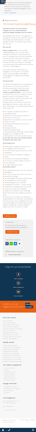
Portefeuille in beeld (9, 372)
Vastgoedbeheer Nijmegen (10, 345)
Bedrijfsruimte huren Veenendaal (12, 357)
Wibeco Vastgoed (18, 278)
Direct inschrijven (29, 305)
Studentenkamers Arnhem (10, 332)
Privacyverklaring (8, 390)
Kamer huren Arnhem (9, 330)
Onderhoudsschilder (14, 254)
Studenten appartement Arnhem (12, 336)
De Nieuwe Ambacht (9, 380)
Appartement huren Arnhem (11, 334)
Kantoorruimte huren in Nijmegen (12, 347)
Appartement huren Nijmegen (11, 326)
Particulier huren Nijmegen (10, 338)
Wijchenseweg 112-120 (10, 378)
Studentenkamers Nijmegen (11, 324)
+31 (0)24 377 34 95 (10, 410)
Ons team (6, 370)
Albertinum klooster (9, 376)
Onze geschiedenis (9, 368)
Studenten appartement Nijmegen (12, 328)
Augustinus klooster (9, 374)
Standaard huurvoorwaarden (12, 388)
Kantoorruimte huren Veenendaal (12, 359)
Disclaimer (7, 392)
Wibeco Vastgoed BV (18, 287)
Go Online (11, 422)
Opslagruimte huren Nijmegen (11, 353)
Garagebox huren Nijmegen (10, 351)
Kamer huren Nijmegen (9, 322)
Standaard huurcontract (10, 386)
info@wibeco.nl (9, 406)
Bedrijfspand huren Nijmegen (11, 349)
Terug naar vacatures (10, 20)
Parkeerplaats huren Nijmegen (11, 355)
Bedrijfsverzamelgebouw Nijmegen (12, 361)
